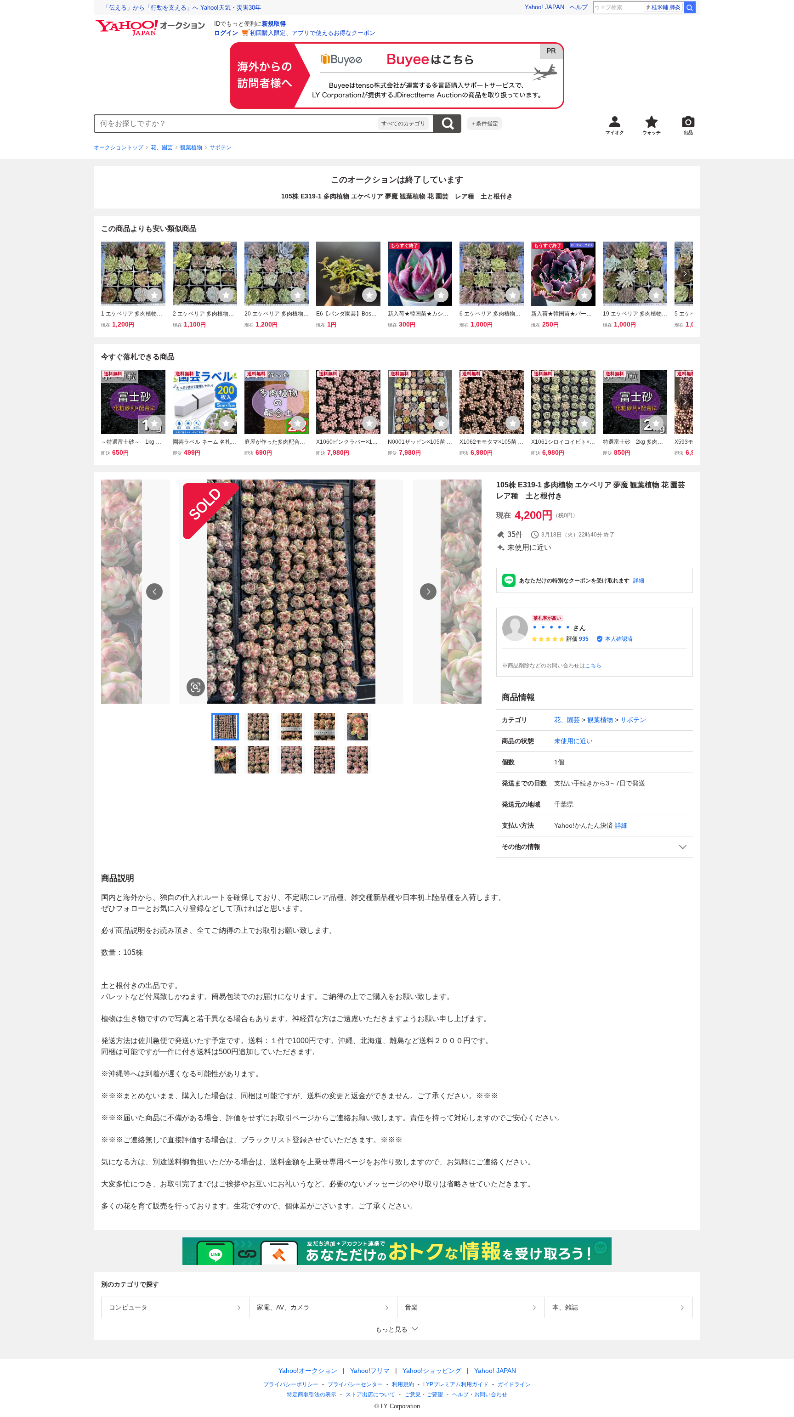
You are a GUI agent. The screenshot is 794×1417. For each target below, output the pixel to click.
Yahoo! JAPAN (544, 7)
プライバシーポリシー (290, 1384)
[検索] (690, 7)
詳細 (638, 580)
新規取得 (274, 23)
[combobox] (236, 123)
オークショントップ (118, 147)
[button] (594, 846)
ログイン (226, 32)
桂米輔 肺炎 (666, 7)
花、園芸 (162, 147)
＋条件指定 (484, 123)
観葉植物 (191, 147)
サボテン (221, 147)
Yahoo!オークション (307, 1370)
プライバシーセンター (355, 1384)
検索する (447, 123)
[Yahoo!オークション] (152, 22)
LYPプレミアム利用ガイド (455, 1384)
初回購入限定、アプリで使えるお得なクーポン (312, 32)
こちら (593, 665)
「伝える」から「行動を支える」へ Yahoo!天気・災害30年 (182, 7)
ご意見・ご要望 (423, 1394)
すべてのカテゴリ (403, 123)
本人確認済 (619, 639)
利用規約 (403, 1384)
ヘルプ (579, 7)
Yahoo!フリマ (370, 1370)
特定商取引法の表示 (311, 1394)
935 (584, 639)
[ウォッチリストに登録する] (154, 295)
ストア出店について (370, 1394)
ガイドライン (514, 1384)
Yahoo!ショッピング (432, 1370)
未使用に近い (573, 741)
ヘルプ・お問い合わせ (479, 1394)
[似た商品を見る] (196, 687)
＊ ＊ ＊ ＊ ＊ (551, 628)
